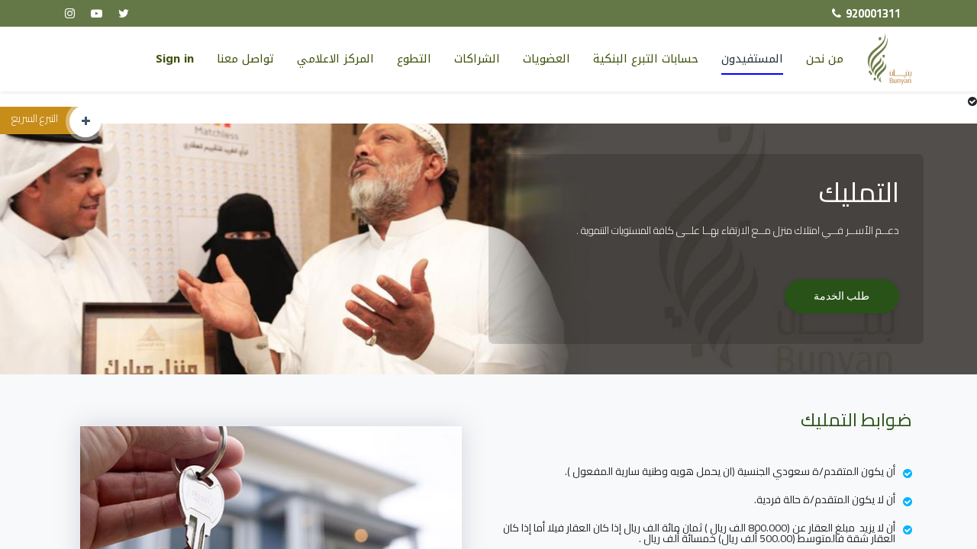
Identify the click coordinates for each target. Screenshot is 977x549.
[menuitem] (646, 59)
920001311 (873, 13)
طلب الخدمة (841, 296)
